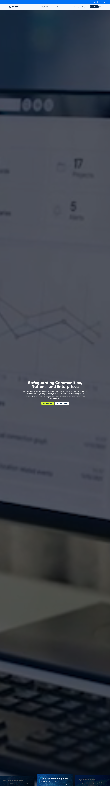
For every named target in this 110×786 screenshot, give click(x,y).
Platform (52, 7)
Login (104, 2)
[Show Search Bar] (100, 7)
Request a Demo (62, 403)
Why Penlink (45, 7)
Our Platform (47, 403)
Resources (68, 7)
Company (84, 7)
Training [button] (76, 7)
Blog (94, 2)
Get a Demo (94, 7)
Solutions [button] (59, 7)
